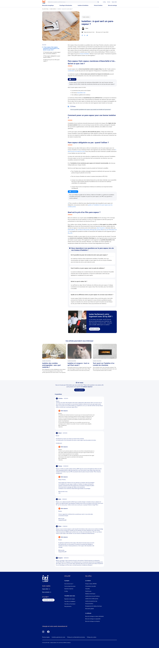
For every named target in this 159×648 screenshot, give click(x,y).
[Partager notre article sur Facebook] (82, 35)
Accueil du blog (45, 8)
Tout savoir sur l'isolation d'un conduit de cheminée (103, 364)
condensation (71, 70)
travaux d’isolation (84, 53)
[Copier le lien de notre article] (87, 35)
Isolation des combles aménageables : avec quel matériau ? (51, 365)
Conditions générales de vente (58, 637)
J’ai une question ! (79, 390)
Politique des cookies (91, 637)
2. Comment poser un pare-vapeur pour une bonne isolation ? (51, 53)
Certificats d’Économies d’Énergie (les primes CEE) (90, 229)
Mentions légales (46, 637)
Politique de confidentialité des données (76, 637)
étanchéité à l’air (81, 92)
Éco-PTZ (70, 233)
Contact (108, 1)
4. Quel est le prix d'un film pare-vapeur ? (51, 60)
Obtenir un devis (94, 329)
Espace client (114, 1)
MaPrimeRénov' (71, 229)
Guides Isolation (53, 8)
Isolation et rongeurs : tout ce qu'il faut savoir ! (78, 364)
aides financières (101, 228)
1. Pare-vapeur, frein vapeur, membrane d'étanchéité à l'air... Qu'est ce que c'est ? (51, 48)
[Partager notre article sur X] (84, 35)
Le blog (104, 1)
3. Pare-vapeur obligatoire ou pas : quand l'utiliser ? (51, 56)
